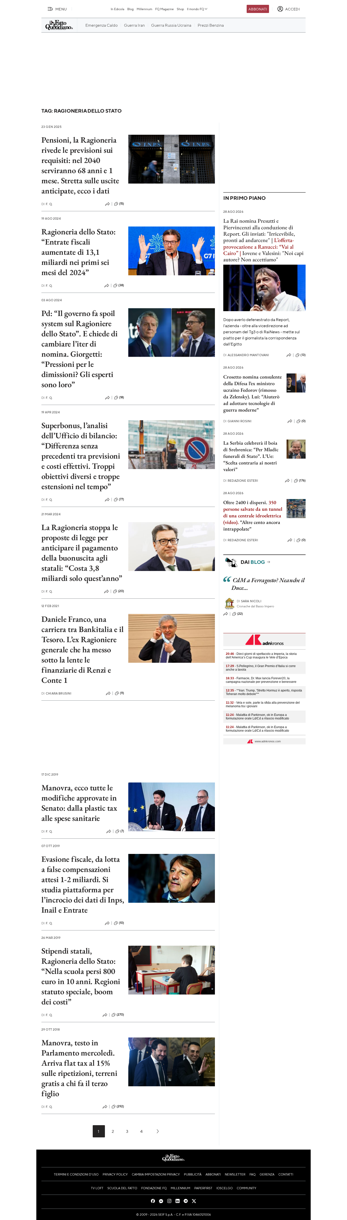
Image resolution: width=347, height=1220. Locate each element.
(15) (121, 203)
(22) (240, 613)
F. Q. (47, 204)
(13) (303, 355)
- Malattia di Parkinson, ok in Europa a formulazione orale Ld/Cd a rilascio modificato (257, 716)
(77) (121, 499)
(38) (121, 285)
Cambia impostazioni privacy (156, 1174)
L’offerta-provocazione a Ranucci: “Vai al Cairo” (258, 246)
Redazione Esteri (240, 481)
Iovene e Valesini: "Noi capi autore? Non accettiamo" (263, 256)
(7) (122, 831)
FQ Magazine (164, 8)
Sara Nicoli (249, 601)
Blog (130, 8)
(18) (121, 397)
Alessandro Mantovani (246, 355)
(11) (122, 693)
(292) (120, 1106)
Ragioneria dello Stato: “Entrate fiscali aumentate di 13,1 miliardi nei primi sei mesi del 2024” (78, 252)
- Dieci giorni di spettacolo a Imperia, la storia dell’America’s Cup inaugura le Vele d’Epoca (261, 655)
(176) (302, 480)
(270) (120, 1014)
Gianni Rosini (237, 421)
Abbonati (257, 9)
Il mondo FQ (195, 9)
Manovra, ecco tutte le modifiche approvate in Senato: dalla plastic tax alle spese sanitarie (79, 802)
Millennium (144, 8)
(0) (304, 421)
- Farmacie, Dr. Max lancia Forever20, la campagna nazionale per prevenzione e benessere (261, 680)
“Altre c (248, 522)
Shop (180, 8)
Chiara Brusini (56, 693)
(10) (121, 923)
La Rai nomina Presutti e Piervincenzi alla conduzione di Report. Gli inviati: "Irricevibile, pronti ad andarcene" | (259, 230)
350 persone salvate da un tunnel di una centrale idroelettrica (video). (252, 512)
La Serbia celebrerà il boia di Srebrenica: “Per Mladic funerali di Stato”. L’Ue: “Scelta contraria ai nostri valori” (250, 456)
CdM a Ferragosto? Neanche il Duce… (268, 584)
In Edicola (117, 8)
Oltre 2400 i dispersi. (245, 502)
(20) (121, 591)
